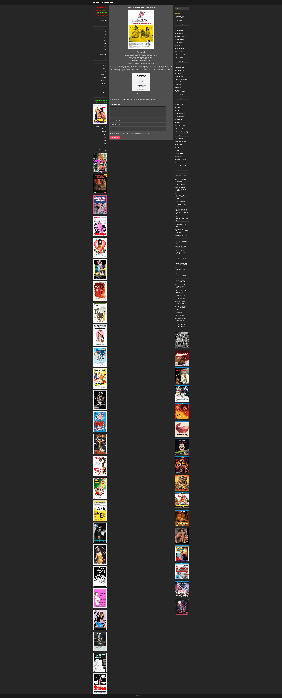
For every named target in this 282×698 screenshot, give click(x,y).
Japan (104, 71)
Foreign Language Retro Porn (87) (182, 80)
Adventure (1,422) (180, 24)
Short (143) (179, 144)
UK (105, 68)
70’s (105, 31)
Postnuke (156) (180, 128)
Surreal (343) (179, 150)
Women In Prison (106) (181, 175)
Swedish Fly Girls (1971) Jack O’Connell (181, 189)
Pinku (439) (179, 122)
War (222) (178, 169)
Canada (104, 80)
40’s (105, 40)
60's (136, 99)
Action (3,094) (179, 17)
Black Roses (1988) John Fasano (181, 320)
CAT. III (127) (179, 45)
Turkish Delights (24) (181, 159)
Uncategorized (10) (180, 162)
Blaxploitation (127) (180, 39)
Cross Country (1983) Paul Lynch (181, 224)
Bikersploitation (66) (181, 36)
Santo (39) (178, 135)
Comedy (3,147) (180, 48)
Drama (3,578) (179, 58)
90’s (105, 25)
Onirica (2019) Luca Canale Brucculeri (181, 258)
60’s (105, 34)
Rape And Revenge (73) (182, 132)
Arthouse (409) (179, 33)
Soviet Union (103, 86)
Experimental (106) (180, 67)
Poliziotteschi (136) (180, 125)
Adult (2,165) (179, 21)
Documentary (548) (181, 54)
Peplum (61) (179, 119)
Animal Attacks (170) (181, 27)
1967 (134, 99)
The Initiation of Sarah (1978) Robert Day (181, 241)
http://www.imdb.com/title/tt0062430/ (141, 60)
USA (149, 99)
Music (128, 99)
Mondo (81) (179, 107)
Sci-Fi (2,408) (179, 138)
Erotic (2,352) (179, 61)
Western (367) (179, 172)
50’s (105, 37)
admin (177, 235)
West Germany (102, 150)
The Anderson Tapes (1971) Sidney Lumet (182, 269)
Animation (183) (180, 30)
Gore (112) (178, 87)
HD (138, 99)
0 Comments (154, 99)
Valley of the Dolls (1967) (141, 93)
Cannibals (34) (179, 42)
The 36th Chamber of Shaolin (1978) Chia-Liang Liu (181, 297)
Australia (104, 77)
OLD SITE (103, 128)
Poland (104, 89)
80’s (105, 28)
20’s (105, 46)
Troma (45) (179, 156)
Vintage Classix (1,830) (181, 165)
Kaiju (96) (178, 98)
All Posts (104, 131)
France (104, 62)
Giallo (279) (179, 84)
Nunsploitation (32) (180, 116)
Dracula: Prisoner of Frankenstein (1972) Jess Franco (182, 218)
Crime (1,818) (179, 51)
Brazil (104, 83)
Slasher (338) (179, 147)
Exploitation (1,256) (180, 70)
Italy (105, 55)
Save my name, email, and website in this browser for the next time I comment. (130, 133)
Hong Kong (103, 74)
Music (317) (179, 110)
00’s (105, 21)
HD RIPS (177, 13)
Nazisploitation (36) (180, 113)
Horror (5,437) (179, 95)
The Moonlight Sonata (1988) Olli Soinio (182, 231)
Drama (124, 99)
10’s (105, 49)
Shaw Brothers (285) (181, 141)
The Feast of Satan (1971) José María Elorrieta (181, 252)
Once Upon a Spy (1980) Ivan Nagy (182, 308)
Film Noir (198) (179, 76)
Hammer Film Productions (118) (180, 91)
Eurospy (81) (179, 64)
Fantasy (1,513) (180, 73)
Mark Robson (142, 99)
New (147, 99)
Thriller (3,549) (179, 153)
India (105, 96)
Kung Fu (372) (179, 104)
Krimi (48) (178, 101)
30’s (105, 43)
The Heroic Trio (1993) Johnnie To (181, 286)
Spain (104, 65)
